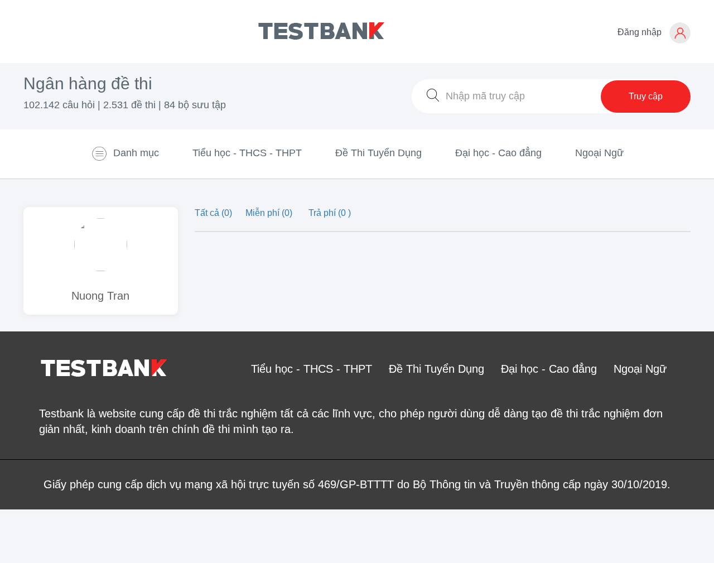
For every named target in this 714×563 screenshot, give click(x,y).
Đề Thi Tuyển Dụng (378, 152)
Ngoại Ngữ (599, 152)
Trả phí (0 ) (329, 213)
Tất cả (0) (214, 213)
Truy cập (646, 96)
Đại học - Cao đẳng (498, 152)
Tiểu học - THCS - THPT (247, 152)
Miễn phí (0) (270, 213)
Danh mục (136, 152)
